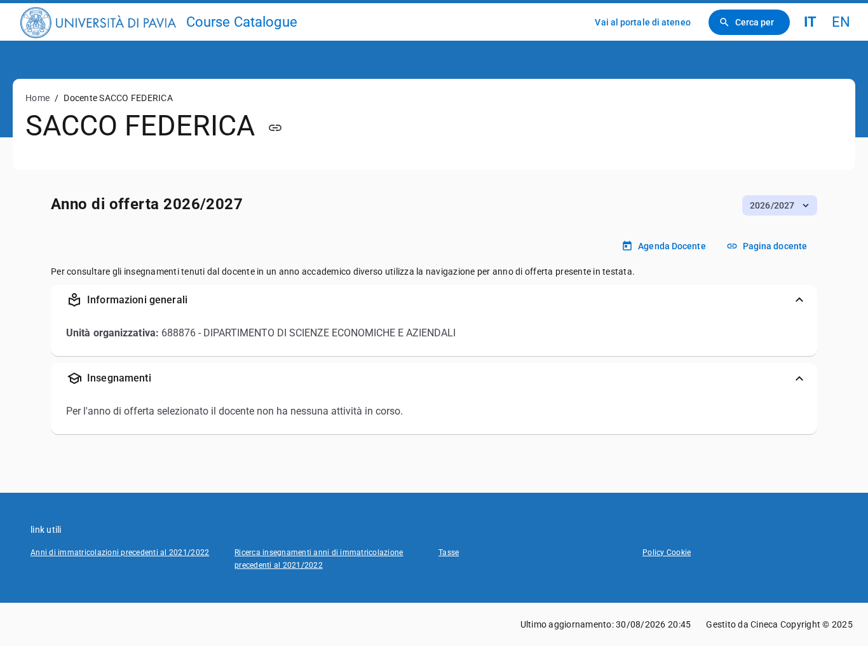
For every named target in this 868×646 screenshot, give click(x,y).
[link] (98, 21)
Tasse (448, 552)
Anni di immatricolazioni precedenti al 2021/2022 (120, 552)
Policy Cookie (666, 552)
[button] (779, 205)
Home (37, 98)
